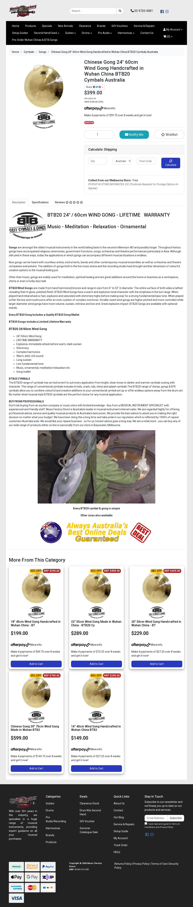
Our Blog (119, 817)
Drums (86, 32)
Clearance (85, 25)
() (168, 36)
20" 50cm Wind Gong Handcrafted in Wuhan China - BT (156, 623)
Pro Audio (104, 32)
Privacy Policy (166, 827)
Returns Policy (122, 863)
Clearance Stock (89, 803)
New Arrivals (65, 25)
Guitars (69, 32)
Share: (89, 87)
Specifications (40, 202)
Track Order (121, 845)
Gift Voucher (87, 821)
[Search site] (120, 11)
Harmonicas (125, 32)
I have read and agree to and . (162, 825)
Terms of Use (159, 863)
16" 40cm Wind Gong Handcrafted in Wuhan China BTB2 (96, 728)
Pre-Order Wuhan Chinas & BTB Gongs (34, 39)
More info (109, 108)
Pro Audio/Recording (56, 819)
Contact (118, 810)
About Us (119, 803)
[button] (173, 29)
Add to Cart (36, 663)
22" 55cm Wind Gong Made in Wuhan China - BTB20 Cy (96, 623)
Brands (101, 25)
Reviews (60, 202)
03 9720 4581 (143, 11)
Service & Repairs (144, 25)
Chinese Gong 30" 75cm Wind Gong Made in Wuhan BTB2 (35, 728)
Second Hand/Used (45, 32)
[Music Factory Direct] (23, 10)
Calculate (170, 164)
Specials (47, 25)
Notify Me (135, 135)
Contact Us (146, 32)
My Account (121, 838)
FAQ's (117, 852)
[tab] (19, 202)
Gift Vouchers (120, 25)
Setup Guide (121, 831)
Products (30, 25)
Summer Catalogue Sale (89, 830)
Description (18, 202)
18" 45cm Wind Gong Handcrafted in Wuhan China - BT (36, 623)
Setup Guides (20, 32)
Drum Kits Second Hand (90, 812)
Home (15, 25)
